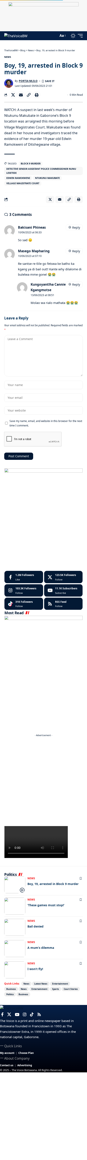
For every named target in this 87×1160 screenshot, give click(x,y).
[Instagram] (23, 590)
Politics (10, 994)
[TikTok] (32, 1014)
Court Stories (71, 989)
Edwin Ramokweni (18, 178)
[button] (54, 36)
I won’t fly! (35, 969)
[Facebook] (23, 577)
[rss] (63, 604)
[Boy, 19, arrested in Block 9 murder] (14, 884)
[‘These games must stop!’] (14, 906)
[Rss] (39, 1014)
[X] (63, 577)
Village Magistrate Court (22, 183)
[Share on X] (13, 94)
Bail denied (35, 926)
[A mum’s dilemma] (14, 948)
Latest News (40, 983)
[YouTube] (17, 1014)
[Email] (20, 94)
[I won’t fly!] (14, 969)
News (7, 56)
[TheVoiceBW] (15, 35)
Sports (55, 989)
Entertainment (60, 983)
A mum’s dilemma (40, 948)
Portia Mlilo (28, 81)
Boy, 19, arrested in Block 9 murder (53, 884)
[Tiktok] (23, 604)
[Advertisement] (43, 782)
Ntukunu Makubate (47, 178)
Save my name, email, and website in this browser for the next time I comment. (46, 423)
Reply (76, 227)
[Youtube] (63, 590)
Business (11, 989)
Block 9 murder (31, 163)
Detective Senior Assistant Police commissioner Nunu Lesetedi (41, 170)
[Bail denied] (14, 927)
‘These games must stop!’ (45, 905)
